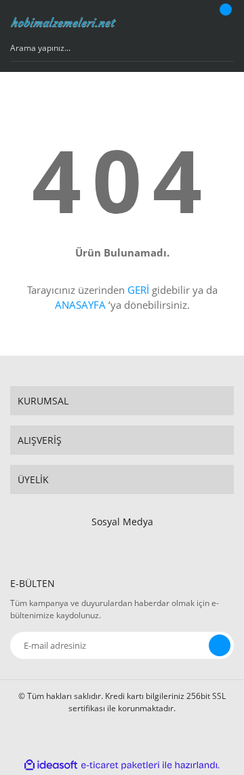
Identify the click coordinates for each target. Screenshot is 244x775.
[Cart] (224, 22)
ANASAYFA (80, 304)
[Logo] (63, 22)
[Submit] (219, 645)
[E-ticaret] (120, 765)
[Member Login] (193, 22)
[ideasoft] (51, 765)
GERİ (138, 290)
